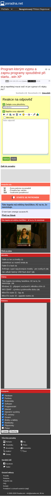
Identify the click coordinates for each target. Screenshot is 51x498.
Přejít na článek (8, 215)
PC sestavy (9, 415)
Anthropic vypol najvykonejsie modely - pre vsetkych (23, 269)
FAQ (4, 483)
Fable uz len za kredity (11, 259)
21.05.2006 (32, 81)
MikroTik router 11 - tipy (11, 293)
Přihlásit (36, 9)
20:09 (38, 81)
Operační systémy (12, 412)
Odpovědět (46, 93)
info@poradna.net (33, 493)
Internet (8, 409)
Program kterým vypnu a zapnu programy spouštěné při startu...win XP (23, 73)
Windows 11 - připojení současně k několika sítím (22, 286)
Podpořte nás (6, 184)
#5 (49, 81)
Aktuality (4, 255)
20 (33, 272)
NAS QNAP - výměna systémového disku (19, 289)
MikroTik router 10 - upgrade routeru (16, 296)
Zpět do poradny (8, 166)
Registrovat (44, 9)
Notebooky (9, 423)
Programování (10, 406)
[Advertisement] (25, 38)
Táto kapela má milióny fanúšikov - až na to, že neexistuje (22, 220)
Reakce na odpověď (17, 99)
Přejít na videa (6, 251)
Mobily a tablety (11, 420)
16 (47, 269)
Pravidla (6, 476)
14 (13, 283)
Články (3, 277)
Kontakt (5, 486)
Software (8, 404)
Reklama (6, 478)
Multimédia (9, 401)
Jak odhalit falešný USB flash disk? (16, 272)
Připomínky (9, 425)
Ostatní (8, 417)
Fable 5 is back (8, 266)
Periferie (8, 398)
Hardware (8, 396)
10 (38, 289)
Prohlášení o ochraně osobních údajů (16, 488)
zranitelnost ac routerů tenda (13, 262)
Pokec (7, 428)
